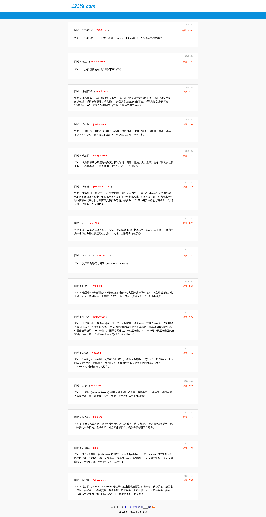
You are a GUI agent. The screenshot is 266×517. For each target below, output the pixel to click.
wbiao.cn (95, 385)
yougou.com (100, 155)
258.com (94, 223)
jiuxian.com (99, 124)
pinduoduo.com (102, 186)
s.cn (95, 448)
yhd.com (97, 352)
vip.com (97, 286)
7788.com (102, 30)
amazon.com (102, 255)
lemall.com (101, 91)
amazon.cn (99, 316)
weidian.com (97, 61)
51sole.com (100, 480)
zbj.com (97, 417)
